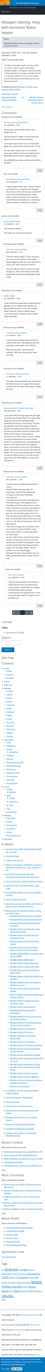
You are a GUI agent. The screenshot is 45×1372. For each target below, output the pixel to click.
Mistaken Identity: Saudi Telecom (23, 1007)
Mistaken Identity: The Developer (23, 1029)
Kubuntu (21, 1282)
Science (10, 698)
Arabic (24, 1269)
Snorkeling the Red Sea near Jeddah (20, 1129)
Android (11, 1269)
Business (10, 726)
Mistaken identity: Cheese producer (24, 1073)
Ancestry (10, 674)
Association (13, 752)
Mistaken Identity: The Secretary (22, 1042)
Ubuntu (8, 1295)
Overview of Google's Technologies (19, 1097)
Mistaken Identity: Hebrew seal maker (24, 967)
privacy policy (19, 1330)
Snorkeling (11, 828)
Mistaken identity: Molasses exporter (24, 1077)
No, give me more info (17, 1364)
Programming (12, 776)
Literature (10, 712)
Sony (17, 1291)
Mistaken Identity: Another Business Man (26, 919)
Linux (9, 742)
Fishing (9, 821)
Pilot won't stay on (16, 575)
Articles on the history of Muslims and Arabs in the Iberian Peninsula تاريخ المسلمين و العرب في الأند (24, 867)
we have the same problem (16, 122)
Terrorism (10, 722)
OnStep (6, 1286)
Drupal (9, 749)
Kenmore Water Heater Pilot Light (18, 408)
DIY (17, 1278)
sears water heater (12, 221)
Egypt (9, 795)
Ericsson (23, 1277)
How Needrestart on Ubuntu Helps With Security (23, 1165)
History (9, 701)
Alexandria (13, 801)
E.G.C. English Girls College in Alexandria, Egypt (24, 881)
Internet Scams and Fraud (16, 899)
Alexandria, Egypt (12, 856)
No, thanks (17, 1369)
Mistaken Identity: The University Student (26, 1045)
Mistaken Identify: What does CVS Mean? (26, 916)
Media (9, 708)
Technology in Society (10, 94)
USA (8, 808)
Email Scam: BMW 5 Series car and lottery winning (23, 1209)
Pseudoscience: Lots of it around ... (19, 1106)
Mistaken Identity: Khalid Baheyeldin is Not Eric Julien (35, 100)
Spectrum (24, 1291)
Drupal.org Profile (13, 1241)
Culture (9, 694)
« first (14, 612)
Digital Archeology (14, 766)
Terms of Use (35, 1325)
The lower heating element (18, 374)
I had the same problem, (17, 477)
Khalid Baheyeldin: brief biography (19, 1228)
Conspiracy (22, 1274)
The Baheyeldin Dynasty (29, 1315)
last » (31, 612)
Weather (12, 792)
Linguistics (11, 705)
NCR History (11, 769)
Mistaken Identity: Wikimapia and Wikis (25, 1055)
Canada (10, 789)
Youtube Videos (12, 1234)
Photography (12, 825)
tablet (31, 1291)
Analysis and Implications (20, 1086)
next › (27, 612)
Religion (10, 733)
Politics (9, 715)
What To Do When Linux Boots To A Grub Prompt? (23, 1159)
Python (25, 1287)
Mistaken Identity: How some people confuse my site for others (21, 44)
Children (10, 736)
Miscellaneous (12, 783)
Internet (10, 759)
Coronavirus (33, 1273)
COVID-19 (7, 1277)
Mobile (36, 1282)
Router (5, 1291)
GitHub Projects (12, 1238)
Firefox (31, 1278)
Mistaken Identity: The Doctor (21, 1032)
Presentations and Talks (15, 632)
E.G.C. (11, 805)
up (22, 97)
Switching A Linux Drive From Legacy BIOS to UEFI (23, 1152)
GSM (36, 1277)
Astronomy (11, 818)
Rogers (32, 1286)
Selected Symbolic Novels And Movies (20, 1124)
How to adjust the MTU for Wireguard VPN (20, 1155)
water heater (9, 296)
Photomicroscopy (14, 835)
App (19, 1270)
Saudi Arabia (12, 812)
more (4, 1170)
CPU (14, 1278)
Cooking (10, 691)
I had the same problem (16, 249)
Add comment (7, 107)
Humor (9, 719)
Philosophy (11, 729)
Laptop (28, 1282)
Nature (9, 832)
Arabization (11, 746)
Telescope (38, 1291)
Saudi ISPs (11, 780)
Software (10, 755)
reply (40, 170)
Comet (15, 1274)
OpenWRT (16, 1286)
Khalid (9, 671)
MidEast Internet (13, 773)
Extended (10, 678)
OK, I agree (6, 1369)
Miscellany (8, 839)
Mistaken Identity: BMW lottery (22, 960)
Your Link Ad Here (9, 1257)
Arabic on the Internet (14, 860)
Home (6, 39)
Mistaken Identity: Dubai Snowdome (24, 963)
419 (3, 1270)
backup (31, 1270)
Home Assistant (9, 1282)
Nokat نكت (8, 685)
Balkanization (7, 1274)
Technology (8, 740)
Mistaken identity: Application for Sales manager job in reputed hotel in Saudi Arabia (25, 1067)
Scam (11, 1291)
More (4, 1299)
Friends (7, 681)
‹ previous (18, 612)
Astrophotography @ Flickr (16, 1245)
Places (6, 787)
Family (6, 668)
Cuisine (12, 798)
